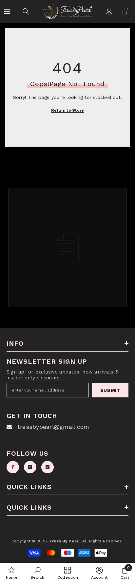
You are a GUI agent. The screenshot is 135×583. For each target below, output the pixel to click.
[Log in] (109, 11)
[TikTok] (47, 467)
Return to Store (67, 110)
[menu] (7, 11)
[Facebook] (13, 467)
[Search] (26, 11)
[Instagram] (30, 467)
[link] (37, 573)
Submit (110, 390)
